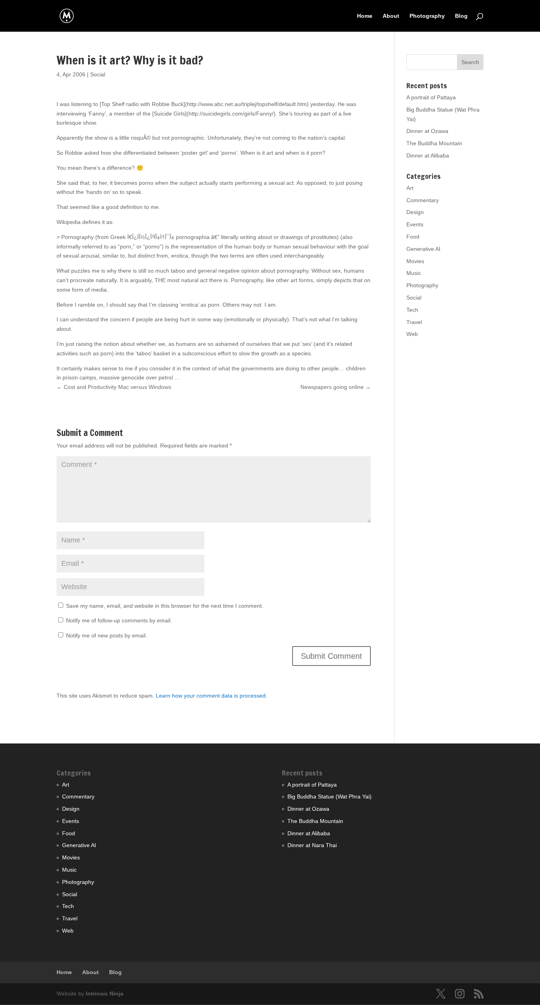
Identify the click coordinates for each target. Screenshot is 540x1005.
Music (413, 273)
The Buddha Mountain (434, 143)
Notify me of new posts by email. (106, 635)
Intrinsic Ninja (104, 993)
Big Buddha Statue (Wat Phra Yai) (329, 796)
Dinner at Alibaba (427, 155)
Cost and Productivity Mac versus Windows (114, 387)
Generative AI (423, 249)
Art (409, 188)
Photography (427, 16)
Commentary (422, 200)
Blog (461, 16)
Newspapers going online (335, 387)
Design (415, 212)
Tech (412, 310)
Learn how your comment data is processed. (211, 695)
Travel (414, 322)
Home (364, 16)
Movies (415, 261)
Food (412, 236)
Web (412, 334)
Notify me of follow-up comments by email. (119, 620)
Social (97, 74)
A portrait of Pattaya (431, 97)
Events (414, 224)
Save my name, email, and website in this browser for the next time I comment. (164, 606)
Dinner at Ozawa (427, 131)
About (391, 16)
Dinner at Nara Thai (312, 845)
